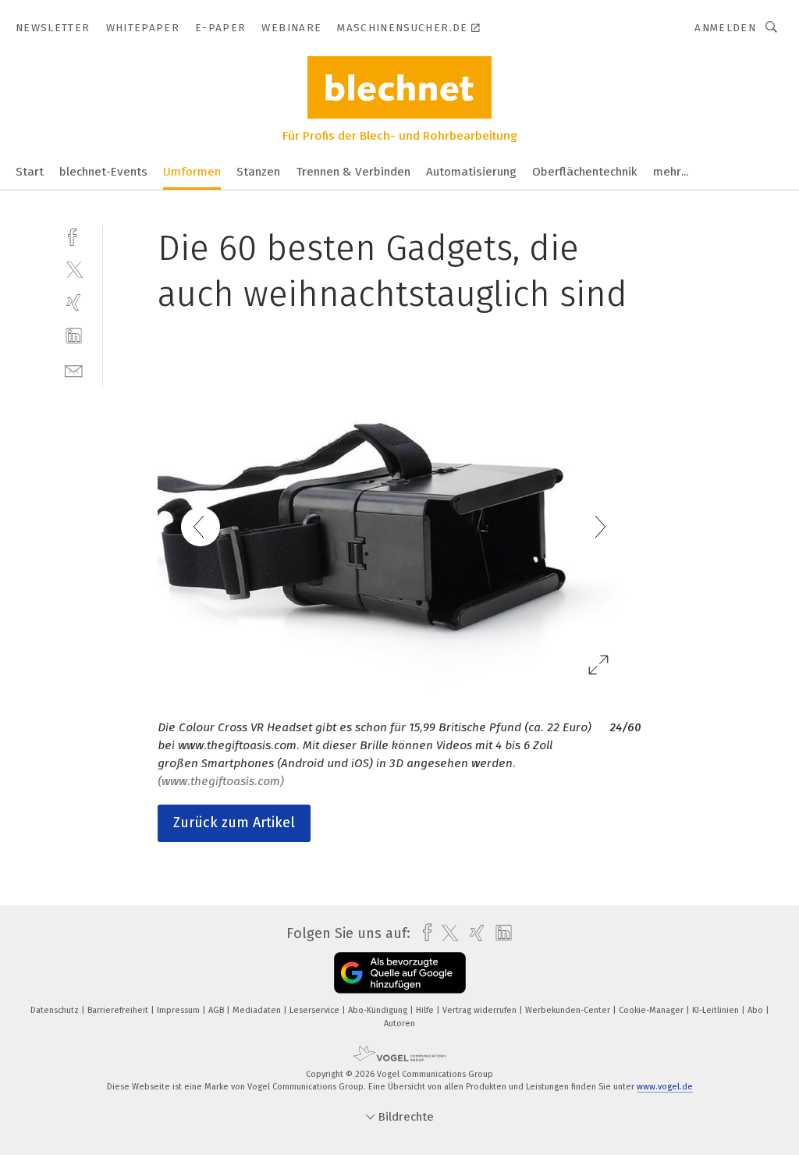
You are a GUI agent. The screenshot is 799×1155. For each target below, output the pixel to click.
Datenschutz (55, 1010)
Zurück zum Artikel (234, 822)
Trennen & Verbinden (353, 172)
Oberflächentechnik (584, 172)
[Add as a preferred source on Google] (400, 972)
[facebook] (73, 235)
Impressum (179, 1010)
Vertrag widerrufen (480, 1010)
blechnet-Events (103, 172)
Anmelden (725, 27)
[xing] (73, 302)
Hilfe (426, 1010)
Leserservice (315, 1010)
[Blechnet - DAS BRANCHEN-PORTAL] (30, 170)
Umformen (192, 172)
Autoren (399, 1023)
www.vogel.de (665, 1087)
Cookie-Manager (652, 1010)
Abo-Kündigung (379, 1010)
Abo (756, 1010)
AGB (217, 1010)
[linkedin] (73, 336)
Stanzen (258, 172)
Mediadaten (258, 1010)
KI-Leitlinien (716, 1010)
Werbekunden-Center (569, 1010)
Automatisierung (471, 172)
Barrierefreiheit (119, 1010)
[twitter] (73, 269)
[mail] (73, 369)
